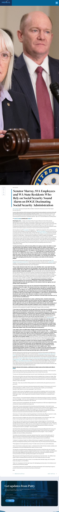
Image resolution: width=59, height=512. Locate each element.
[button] (56, 3)
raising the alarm (47, 353)
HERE (29, 218)
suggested (50, 261)
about (52, 353)
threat (14, 355)
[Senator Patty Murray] (6, 3)
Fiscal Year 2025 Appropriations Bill (24, 360)
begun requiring (43, 232)
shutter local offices (41, 231)
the (54, 353)
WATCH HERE (17, 218)
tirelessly (41, 353)
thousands (25, 229)
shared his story (50, 317)
